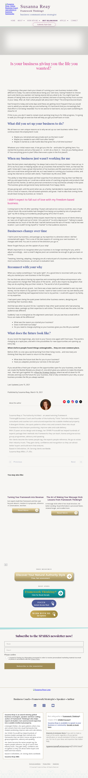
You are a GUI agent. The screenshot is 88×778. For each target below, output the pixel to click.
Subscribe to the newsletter (30, 666)
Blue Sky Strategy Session (45, 372)
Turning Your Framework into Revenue (25, 497)
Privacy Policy (35, 659)
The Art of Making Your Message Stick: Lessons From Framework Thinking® (65, 497)
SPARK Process (63, 720)
